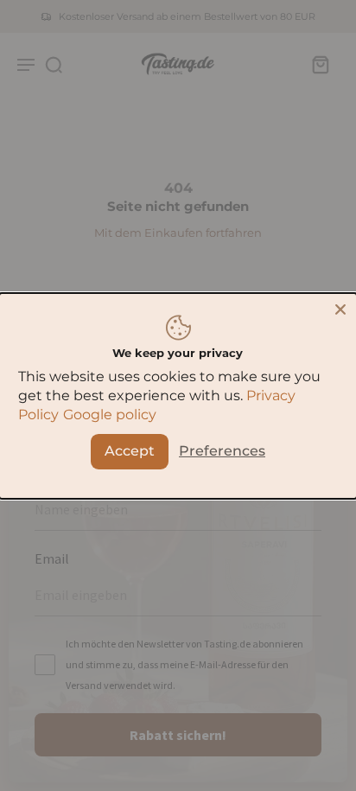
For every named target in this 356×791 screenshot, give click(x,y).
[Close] (340, 308)
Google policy (109, 414)
